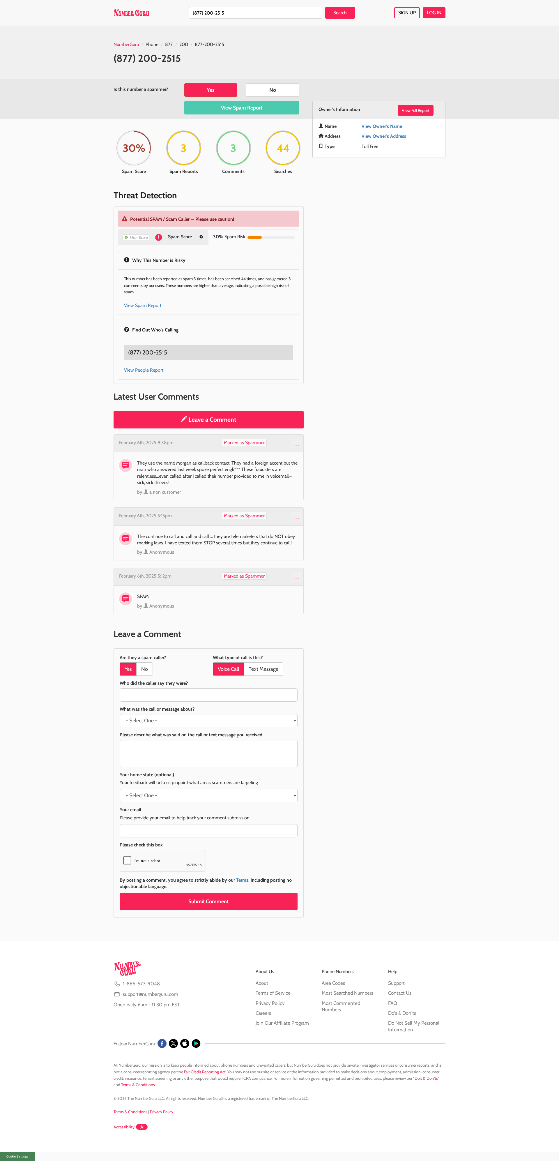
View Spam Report (241, 108)
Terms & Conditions (138, 1084)
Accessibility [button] (124, 1127)
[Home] (131, 13)
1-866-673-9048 (141, 984)
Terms (242, 880)
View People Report (143, 370)
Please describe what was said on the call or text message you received (191, 734)
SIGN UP (407, 12)
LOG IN (434, 12)
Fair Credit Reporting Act (205, 1071)
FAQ (392, 1003)
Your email (130, 809)
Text (263, 669)
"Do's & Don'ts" (426, 1078)
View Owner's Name (382, 126)
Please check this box (141, 845)
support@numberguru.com (150, 994)
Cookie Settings (17, 1156)
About (262, 983)
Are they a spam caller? (143, 657)
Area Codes (333, 983)
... (296, 443)
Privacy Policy (270, 1003)
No (272, 90)
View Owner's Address (384, 136)
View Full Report (415, 110)
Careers (263, 1013)
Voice (228, 669)
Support (396, 983)
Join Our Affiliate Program (282, 1023)
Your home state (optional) (147, 774)
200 (183, 44)
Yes (211, 90)
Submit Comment (208, 901)
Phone (152, 44)
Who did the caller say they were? (154, 683)
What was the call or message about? (157, 709)
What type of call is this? (238, 657)
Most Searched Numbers (347, 993)
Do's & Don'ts (402, 1013)
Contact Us (399, 993)
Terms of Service (273, 993)
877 (169, 44)
